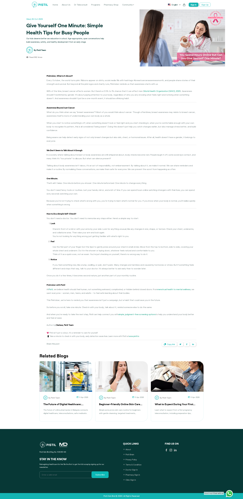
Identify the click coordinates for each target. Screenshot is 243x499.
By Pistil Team (54, 398)
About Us (66, 4)
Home (55, 4)
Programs (95, 4)
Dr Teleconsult (80, 4)
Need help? (213, 493)
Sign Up (205, 4)
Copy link (171, 344)
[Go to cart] (184, 4)
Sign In (194, 4)
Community (127, 4)
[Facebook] (166, 450)
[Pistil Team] (45, 398)
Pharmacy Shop (111, 4)
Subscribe (100, 474)
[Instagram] (170, 450)
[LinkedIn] (175, 450)
